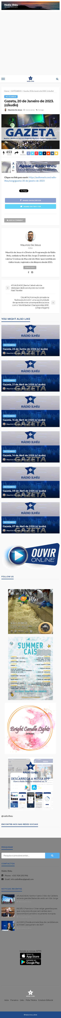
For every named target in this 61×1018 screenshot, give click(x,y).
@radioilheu (7, 816)
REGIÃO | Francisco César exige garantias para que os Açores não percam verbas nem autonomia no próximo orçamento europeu (37, 911)
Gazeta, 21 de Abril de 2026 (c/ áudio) (24, 384)
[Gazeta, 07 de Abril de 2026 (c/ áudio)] (30, 517)
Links (22, 1000)
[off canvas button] (3, 79)
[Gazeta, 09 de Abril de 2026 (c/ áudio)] (30, 482)
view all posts (30, 267)
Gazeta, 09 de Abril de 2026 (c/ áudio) (24, 490)
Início (6, 1000)
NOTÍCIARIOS (11, 96)
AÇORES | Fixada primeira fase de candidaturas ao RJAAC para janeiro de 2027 (37, 923)
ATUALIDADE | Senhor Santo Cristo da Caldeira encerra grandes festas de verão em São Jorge (37, 897)
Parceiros (14, 1000)
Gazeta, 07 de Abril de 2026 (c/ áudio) (24, 526)
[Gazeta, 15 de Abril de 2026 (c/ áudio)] (30, 411)
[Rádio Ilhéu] (30, 993)
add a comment (16, 220)
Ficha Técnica (31, 1000)
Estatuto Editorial (45, 1000)
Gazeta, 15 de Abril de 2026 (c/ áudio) (24, 419)
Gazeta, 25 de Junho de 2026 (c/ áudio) (25, 349)
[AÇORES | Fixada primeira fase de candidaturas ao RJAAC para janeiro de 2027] (7, 926)
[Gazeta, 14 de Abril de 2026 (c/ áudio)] (30, 446)
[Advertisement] (30, 43)
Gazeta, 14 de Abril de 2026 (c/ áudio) (24, 455)
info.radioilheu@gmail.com (22, 879)
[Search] (57, 79)
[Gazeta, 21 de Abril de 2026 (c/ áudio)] (30, 376)
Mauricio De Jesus (15, 110)
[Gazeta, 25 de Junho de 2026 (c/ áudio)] (30, 340)
